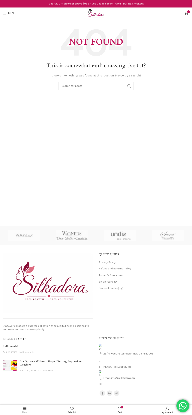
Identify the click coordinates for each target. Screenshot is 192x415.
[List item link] (144, 367)
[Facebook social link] (102, 393)
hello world (10, 346)
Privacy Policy (107, 262)
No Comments (26, 352)
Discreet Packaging (111, 288)
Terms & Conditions (111, 275)
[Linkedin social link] (109, 393)
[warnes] (72, 235)
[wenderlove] (24, 235)
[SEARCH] (129, 86)
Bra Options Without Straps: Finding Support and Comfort (51, 363)
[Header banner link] (96, 3)
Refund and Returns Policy (115, 268)
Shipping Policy (108, 281)
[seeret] (168, 235)
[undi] (120, 235)
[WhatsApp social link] (116, 393)
